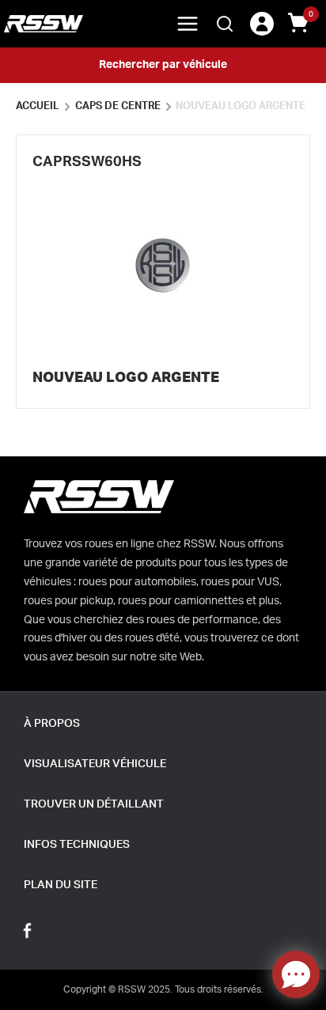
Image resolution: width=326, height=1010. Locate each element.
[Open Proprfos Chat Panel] (296, 974)
